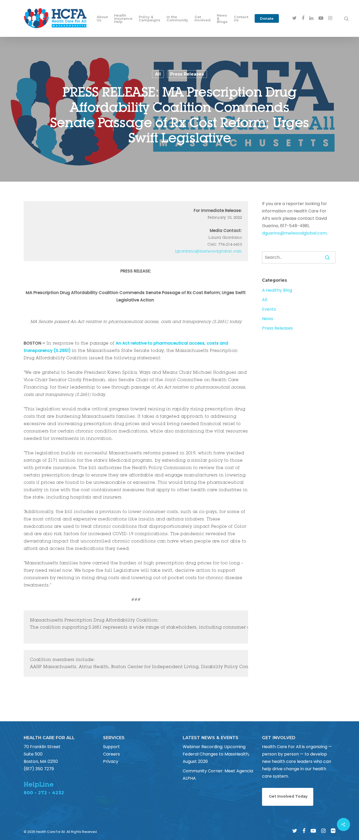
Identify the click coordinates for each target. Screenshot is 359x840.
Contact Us (241, 18)
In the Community (177, 18)
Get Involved (202, 18)
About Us (102, 18)
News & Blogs (222, 18)
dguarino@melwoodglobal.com (294, 233)
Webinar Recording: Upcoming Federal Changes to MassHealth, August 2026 (216, 754)
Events (269, 309)
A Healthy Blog (277, 290)
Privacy (110, 761)
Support (111, 747)
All (158, 74)
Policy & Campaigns (149, 18)
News (267, 319)
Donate (267, 18)
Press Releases (187, 74)
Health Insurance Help (123, 18)
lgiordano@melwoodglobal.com (208, 251)
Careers (111, 754)
